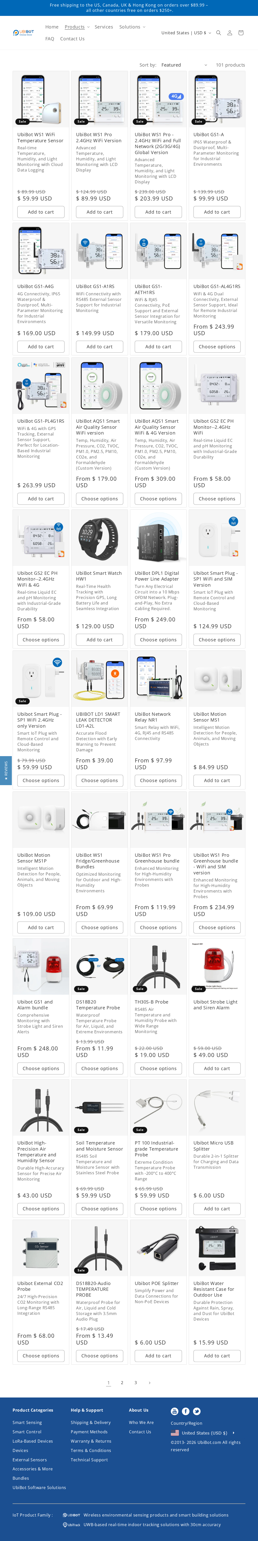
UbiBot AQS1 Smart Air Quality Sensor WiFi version (98, 427)
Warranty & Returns (91, 1441)
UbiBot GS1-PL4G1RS (40, 421)
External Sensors (30, 1460)
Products (75, 27)
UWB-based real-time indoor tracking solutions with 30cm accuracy (150, 1524)
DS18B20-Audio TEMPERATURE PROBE (93, 1289)
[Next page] (149, 1382)
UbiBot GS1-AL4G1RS (217, 286)
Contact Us (140, 1432)
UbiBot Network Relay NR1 (153, 717)
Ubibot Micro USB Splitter (214, 1146)
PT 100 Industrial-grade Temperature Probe (156, 1149)
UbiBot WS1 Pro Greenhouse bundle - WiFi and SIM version (216, 864)
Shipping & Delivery (91, 1422)
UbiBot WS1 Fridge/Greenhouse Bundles (97, 861)
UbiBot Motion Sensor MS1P (33, 858)
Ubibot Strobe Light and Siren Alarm (215, 1005)
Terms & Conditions (91, 1450)
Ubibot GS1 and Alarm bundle (35, 1005)
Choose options (217, 347)
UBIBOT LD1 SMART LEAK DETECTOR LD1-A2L (98, 720)
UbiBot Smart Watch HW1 (99, 576)
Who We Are (141, 1422)
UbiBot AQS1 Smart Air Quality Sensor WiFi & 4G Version (156, 427)
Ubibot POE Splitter (156, 1283)
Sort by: (148, 65)
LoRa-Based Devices (33, 1441)
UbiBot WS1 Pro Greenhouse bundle (157, 858)
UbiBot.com (209, 1442)
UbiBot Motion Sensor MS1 (210, 717)
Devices (20, 1450)
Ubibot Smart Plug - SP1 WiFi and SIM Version (216, 579)
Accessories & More (33, 1469)
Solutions (130, 27)
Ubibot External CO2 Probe (40, 1286)
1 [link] (108, 1383)
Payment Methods (89, 1432)
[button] (77, 27)
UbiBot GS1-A (209, 134)
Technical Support (89, 1460)
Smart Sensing (27, 1422)
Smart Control (27, 1432)
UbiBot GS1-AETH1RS (148, 289)
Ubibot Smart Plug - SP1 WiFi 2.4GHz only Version (39, 720)
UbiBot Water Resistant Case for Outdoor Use (214, 1289)
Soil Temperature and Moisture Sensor (99, 1146)
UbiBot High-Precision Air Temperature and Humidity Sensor (36, 1151)
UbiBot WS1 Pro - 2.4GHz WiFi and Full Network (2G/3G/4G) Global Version (158, 143)
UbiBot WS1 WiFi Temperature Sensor (40, 137)
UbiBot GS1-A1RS (95, 286)
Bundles (21, 1478)
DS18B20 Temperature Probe (98, 1005)
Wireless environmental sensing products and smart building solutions (154, 1515)
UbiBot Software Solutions (39, 1487)
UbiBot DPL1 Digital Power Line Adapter (157, 576)
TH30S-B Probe (152, 1002)
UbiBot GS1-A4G (35, 286)
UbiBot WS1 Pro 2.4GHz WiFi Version (98, 137)
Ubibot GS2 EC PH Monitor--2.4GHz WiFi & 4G (37, 579)
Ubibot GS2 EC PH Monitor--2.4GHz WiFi (214, 427)
